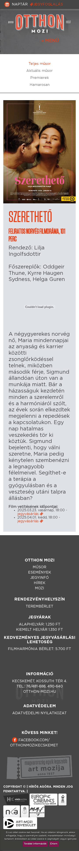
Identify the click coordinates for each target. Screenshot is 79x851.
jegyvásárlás (28, 514)
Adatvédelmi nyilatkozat (39, 713)
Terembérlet (39, 606)
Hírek (39, 583)
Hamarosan (40, 85)
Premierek (39, 78)
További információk (35, 844)
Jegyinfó (39, 577)
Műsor (39, 567)
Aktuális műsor (39, 71)
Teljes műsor (40, 64)
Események (39, 572)
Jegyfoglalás (48, 4)
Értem (53, 844)
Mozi (39, 588)
